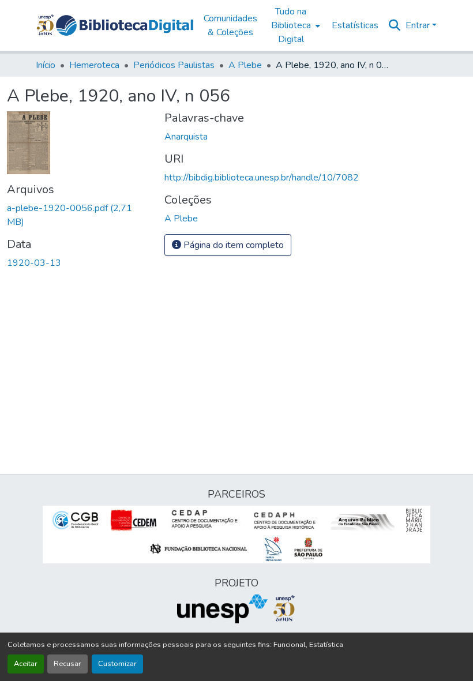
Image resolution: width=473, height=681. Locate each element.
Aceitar (25, 664)
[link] (79, 215)
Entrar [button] (419, 25)
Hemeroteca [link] (94, 65)
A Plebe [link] (245, 65)
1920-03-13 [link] (34, 263)
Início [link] (45, 65)
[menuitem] (294, 25)
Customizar (117, 664)
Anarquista (186, 136)
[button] (124, 25)
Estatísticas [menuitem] (355, 25)
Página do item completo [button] (232, 245)
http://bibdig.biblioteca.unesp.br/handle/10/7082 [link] (261, 177)
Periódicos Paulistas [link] (174, 65)
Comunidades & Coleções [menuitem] (230, 25)
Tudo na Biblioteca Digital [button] (291, 25)
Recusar (67, 664)
